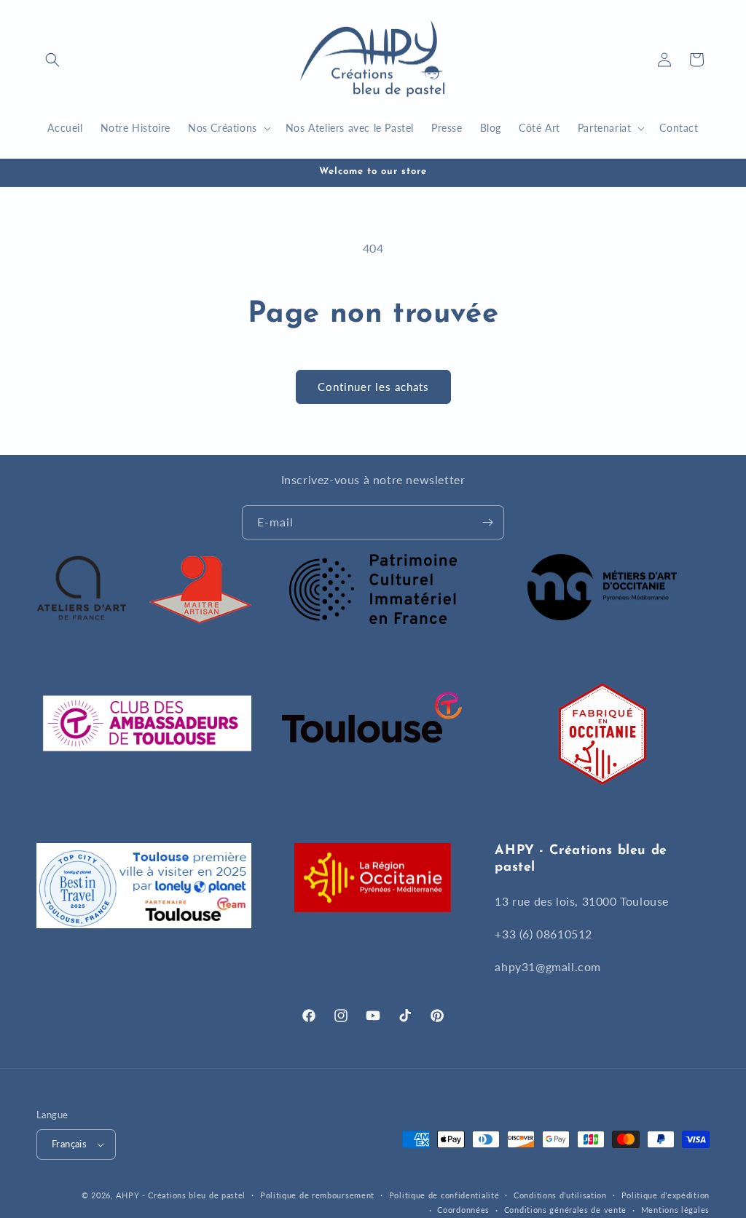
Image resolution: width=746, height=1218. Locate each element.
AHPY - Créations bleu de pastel (181, 1195)
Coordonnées (463, 1209)
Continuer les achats (373, 386)
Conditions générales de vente (565, 1209)
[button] (52, 60)
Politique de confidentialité (444, 1195)
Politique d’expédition (665, 1195)
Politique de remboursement (317, 1195)
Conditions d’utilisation (560, 1195)
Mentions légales (675, 1209)
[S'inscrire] (487, 522)
